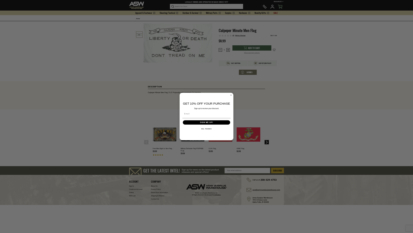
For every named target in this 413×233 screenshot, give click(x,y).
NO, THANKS (206, 129)
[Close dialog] (231, 95)
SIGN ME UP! (206, 122)
